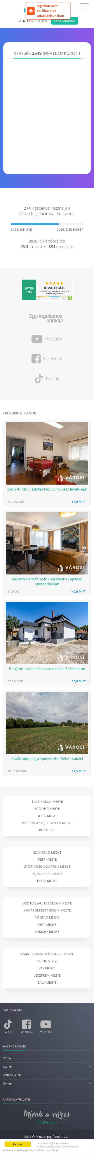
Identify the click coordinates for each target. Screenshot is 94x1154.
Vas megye (47, 968)
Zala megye (47, 982)
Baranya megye (47, 808)
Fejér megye (47, 859)
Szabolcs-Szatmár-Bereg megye (47, 954)
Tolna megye (47, 961)
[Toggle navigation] (84, 6)
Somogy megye (47, 931)
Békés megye (47, 816)
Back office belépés (32, 21)
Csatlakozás (64, 21)
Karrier (7, 1066)
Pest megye (47, 924)
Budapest (47, 830)
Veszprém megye (47, 975)
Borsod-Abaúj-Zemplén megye (47, 823)
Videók (7, 1058)
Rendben (18, 1144)
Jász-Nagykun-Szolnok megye (47, 903)
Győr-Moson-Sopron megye (47, 866)
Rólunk (7, 1083)
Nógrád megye (47, 917)
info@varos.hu (47, 1122)
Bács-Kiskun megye (47, 801)
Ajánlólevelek (12, 1075)
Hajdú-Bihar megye (47, 874)
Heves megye (47, 881)
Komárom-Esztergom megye (47, 910)
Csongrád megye (47, 852)
